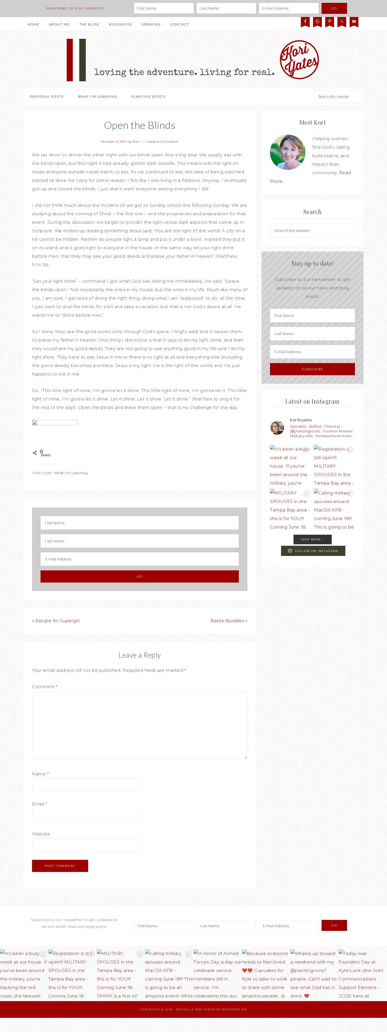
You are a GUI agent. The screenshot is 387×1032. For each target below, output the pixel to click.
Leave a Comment (162, 141)
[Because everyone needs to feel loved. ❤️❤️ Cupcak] (266, 973)
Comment (45, 686)
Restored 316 (234, 1009)
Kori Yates (193, 60)
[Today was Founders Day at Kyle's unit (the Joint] (363, 973)
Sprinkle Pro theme (196, 1009)
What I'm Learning (71, 473)
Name (40, 774)
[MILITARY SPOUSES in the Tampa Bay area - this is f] (290, 509)
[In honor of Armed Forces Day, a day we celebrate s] (218, 973)
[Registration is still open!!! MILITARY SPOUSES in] (334, 465)
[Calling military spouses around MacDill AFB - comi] (334, 509)
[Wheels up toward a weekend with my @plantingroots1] (314, 973)
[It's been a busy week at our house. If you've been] (290, 465)
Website (41, 834)
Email (39, 804)
